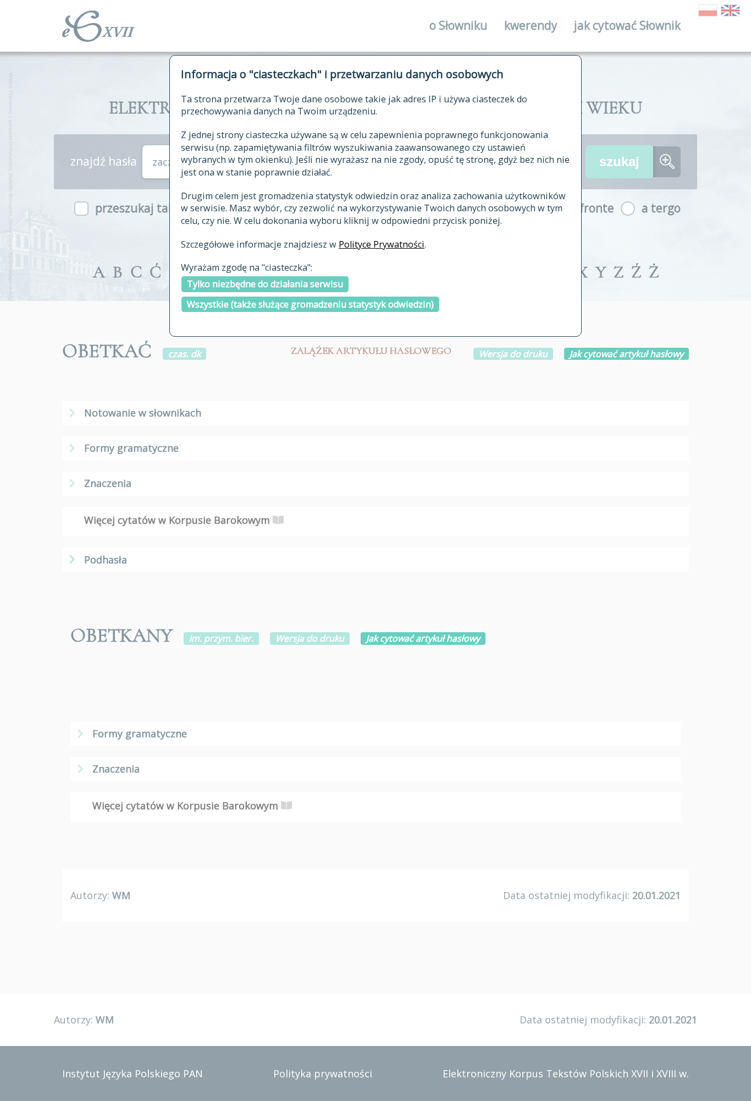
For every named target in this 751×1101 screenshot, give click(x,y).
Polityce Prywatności (381, 244)
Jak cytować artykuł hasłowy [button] (626, 354)
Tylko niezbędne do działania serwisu (265, 284)
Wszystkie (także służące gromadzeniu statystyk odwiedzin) (310, 304)
